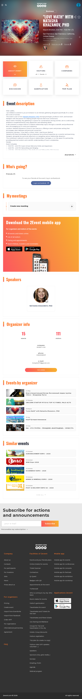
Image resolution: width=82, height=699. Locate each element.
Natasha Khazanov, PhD (31, 116)
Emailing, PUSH (35, 663)
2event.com (7, 695)
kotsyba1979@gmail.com (41, 363)
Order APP (8, 620)
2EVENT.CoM (41, 347)
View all (40, 495)
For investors (9, 572)
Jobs (5, 576)
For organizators (10, 624)
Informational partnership (13, 628)
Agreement (8, 632)
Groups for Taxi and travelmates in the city (38, 627)
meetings (17, 196)
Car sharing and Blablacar (39, 622)
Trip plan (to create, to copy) (40, 640)
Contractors (34, 572)
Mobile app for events (62, 560)
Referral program (36, 671)
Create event (8, 607)
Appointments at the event (40, 585)
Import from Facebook (12, 615)
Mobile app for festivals (62, 572)
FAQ (6, 644)
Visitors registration (37, 636)
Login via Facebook (40, 183)
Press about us (9, 585)
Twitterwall (34, 589)
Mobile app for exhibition (63, 576)
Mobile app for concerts (63, 568)
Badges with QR (36, 580)
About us (7, 560)
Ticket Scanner (35, 568)
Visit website (41, 370)
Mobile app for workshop (63, 580)
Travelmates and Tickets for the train (40, 612)
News (6, 580)
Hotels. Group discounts (38, 632)
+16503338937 (41, 355)
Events (21, 383)
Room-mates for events (38, 599)
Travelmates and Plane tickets (41, 618)
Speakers (33, 651)
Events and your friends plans (40, 560)
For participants (10, 568)
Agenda (32, 667)
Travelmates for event (38, 607)
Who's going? (16, 166)
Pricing (6, 603)
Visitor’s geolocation (37, 603)
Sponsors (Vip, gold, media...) (40, 655)
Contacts (7, 564)
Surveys (32, 659)
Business (50, 11)
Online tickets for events (39, 564)
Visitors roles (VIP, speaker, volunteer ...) (40, 646)
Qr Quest (33, 576)
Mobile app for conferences (64, 564)
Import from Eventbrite (12, 611)
